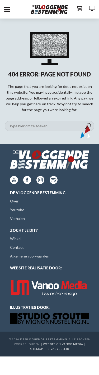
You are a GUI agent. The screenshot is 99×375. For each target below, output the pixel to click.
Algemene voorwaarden (29, 256)
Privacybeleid (57, 348)
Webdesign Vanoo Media (63, 344)
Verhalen (17, 218)
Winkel (15, 238)
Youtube (17, 209)
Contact (17, 247)
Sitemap (36, 348)
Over (14, 201)
